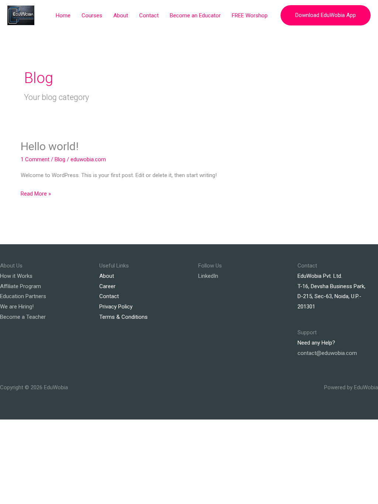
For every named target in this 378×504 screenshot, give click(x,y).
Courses (92, 15)
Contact (149, 15)
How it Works (16, 276)
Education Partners (23, 296)
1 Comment (35, 159)
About (120, 15)
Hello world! (50, 146)
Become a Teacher (23, 317)
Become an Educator (195, 15)
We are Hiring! (17, 306)
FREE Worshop (250, 15)
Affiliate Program (20, 286)
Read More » (36, 193)
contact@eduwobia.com (327, 353)
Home (63, 15)
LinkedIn (208, 276)
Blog (60, 159)
